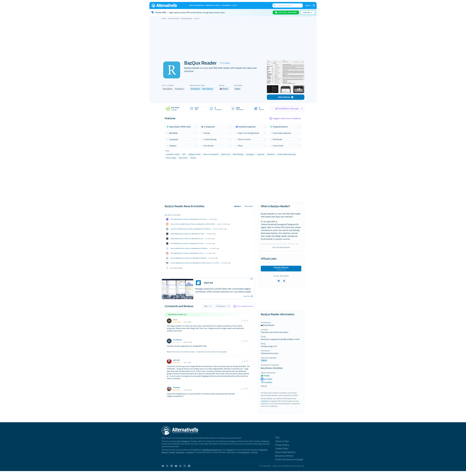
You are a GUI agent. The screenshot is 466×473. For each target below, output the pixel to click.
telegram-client (194, 154)
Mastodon (263, 450)
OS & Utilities (278, 368)
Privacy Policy (282, 444)
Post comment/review (245, 306)
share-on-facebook (210, 154)
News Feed (183, 158)
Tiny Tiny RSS (214, 263)
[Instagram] (184, 466)
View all (264, 386)
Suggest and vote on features (287, 118)
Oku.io (202, 253)
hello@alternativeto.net (211, 450)
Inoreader (268, 379)
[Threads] (180, 466)
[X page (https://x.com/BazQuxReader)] (284, 281)
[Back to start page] (167, 5)
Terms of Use (282, 441)
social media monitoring (286, 154)
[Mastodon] (171, 466)
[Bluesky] (176, 466)
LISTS (234, 5)
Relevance (221, 306)
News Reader (208, 89)
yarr (202, 238)
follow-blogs (171, 158)
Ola (178, 441)
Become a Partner (284, 455)
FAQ (277, 437)
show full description (281, 247)
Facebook (271, 154)
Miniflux (204, 263)
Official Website (281, 268)
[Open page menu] (314, 5)
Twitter (193, 158)
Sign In (308, 5)
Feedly (267, 375)
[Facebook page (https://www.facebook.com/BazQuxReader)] (279, 281)
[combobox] (287, 5)
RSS (184, 154)
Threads (171, 452)
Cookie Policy (281, 448)
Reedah (203, 258)
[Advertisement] (233, 39)
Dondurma (203, 219)
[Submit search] (274, 5)
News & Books (266, 368)
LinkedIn (190, 452)
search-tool (225, 154)
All (206, 306)
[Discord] (163, 466)
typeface (260, 154)
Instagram (250, 154)
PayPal (254, 452)
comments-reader (173, 154)
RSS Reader (195, 89)
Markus (186, 441)
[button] (225, 63)
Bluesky (165, 452)
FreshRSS (268, 382)
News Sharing (238, 154)
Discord (230, 450)
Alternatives (284, 97)
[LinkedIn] (189, 466)
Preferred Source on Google (289, 459)
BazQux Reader (183, 219)
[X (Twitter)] (167, 466)
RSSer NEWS (210, 224)
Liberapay (245, 452)
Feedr (202, 234)
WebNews (204, 248)
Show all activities (176, 268)
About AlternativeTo (285, 452)
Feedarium (207, 229)
